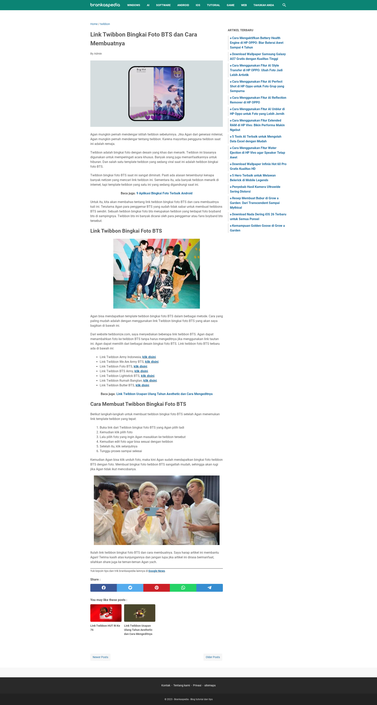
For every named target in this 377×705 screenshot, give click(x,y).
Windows (133, 5)
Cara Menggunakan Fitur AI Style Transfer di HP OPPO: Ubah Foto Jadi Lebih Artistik (256, 70)
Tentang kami (181, 685)
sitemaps (210, 685)
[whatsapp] (183, 588)
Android (183, 5)
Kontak (165, 685)
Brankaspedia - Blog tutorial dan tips (193, 699)
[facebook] (103, 588)
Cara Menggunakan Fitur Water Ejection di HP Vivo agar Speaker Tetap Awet (257, 152)
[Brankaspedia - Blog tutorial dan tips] (105, 5)
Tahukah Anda (263, 5)
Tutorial (213, 5)
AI (148, 5)
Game (230, 5)
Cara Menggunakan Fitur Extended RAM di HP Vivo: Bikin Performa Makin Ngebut (257, 125)
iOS (198, 5)
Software (163, 5)
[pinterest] (156, 588)
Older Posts (213, 657)
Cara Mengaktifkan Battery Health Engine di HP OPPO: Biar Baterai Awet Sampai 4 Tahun (256, 42)
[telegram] (209, 588)
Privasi (197, 685)
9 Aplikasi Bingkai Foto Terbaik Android (164, 193)
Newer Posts (100, 657)
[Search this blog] (284, 5)
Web (244, 5)
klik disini (149, 357)
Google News (156, 570)
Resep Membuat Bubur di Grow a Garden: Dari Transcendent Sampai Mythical (255, 202)
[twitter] (130, 588)
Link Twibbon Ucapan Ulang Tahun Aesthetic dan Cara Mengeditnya (164, 394)
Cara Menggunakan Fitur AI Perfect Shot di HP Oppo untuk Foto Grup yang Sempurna (257, 86)
